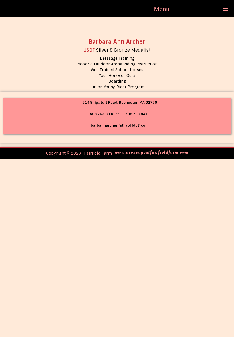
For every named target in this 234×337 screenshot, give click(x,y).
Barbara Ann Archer (117, 41)
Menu (162, 8)
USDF (89, 50)
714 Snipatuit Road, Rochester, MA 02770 (119, 102)
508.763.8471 (137, 114)
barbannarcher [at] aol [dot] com (120, 125)
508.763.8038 (101, 114)
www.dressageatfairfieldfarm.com (151, 152)
